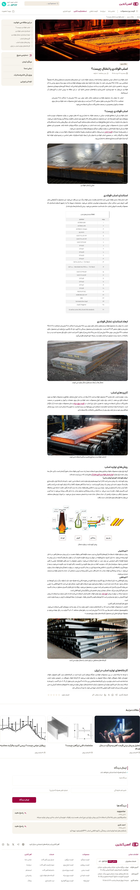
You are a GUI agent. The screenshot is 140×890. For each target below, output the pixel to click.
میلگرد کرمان (27, 61)
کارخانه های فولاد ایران (47, 875)
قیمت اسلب (108, 132)
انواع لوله (86, 880)
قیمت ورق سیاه (68, 875)
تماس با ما (111, 11)
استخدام (29, 870)
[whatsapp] (113, 695)
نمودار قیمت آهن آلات (47, 865)
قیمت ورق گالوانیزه (67, 880)
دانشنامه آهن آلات (48, 870)
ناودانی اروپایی (26, 81)
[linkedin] (105, 695)
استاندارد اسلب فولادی (22, 31)
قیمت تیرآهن (69, 859)
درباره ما (102, 11)
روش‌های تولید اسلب (23, 42)
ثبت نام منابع (49, 880)
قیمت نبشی (85, 870)
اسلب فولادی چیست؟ (23, 27)
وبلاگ (30, 880)
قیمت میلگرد (85, 859)
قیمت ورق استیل (67, 870)
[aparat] (23, 844)
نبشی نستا (28, 68)
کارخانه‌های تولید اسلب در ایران (20, 46)
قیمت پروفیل (84, 865)
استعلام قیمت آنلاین (80, 11)
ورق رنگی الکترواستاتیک (23, 75)
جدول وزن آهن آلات (47, 859)
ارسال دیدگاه (24, 799)
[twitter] (109, 695)
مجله (138, 17)
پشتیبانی (28, 875)
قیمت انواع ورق (68, 865)
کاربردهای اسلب (25, 38)
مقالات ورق (130, 17)
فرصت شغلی (93, 11)
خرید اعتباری (67, 11)
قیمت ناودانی (84, 875)
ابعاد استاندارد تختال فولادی (20, 35)
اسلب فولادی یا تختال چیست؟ (115, 17)
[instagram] (3, 844)
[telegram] (116, 695)
